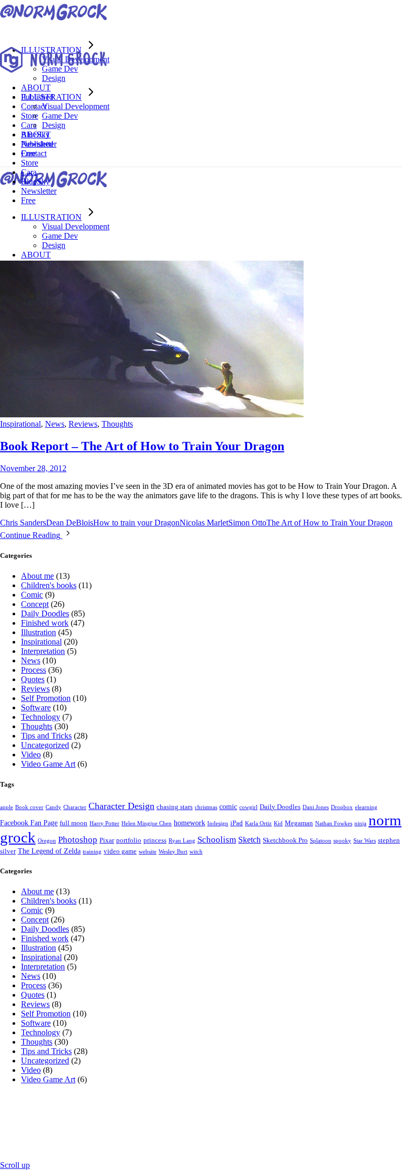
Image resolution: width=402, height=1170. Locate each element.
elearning (366, 807)
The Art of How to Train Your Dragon (329, 522)
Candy (53, 807)
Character (74, 807)
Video (31, 754)
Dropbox (342, 807)
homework (189, 822)
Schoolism (216, 840)
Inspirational (20, 423)
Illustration (38, 632)
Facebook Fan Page (29, 822)
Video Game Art (48, 763)
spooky (342, 841)
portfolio (128, 840)
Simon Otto (247, 522)
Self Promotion (46, 698)
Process (33, 669)
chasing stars (175, 807)
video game (120, 851)
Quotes (32, 679)
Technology (40, 716)
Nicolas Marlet (204, 522)
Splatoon (320, 841)
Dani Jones (316, 807)
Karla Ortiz (258, 823)
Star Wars (364, 841)
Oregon (47, 841)
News (54, 423)
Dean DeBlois (69, 522)
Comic (32, 594)
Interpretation (43, 651)
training (92, 852)
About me (37, 575)
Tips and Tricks (46, 735)
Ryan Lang (182, 841)
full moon (73, 823)
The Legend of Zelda (49, 851)
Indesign (217, 823)
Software (36, 707)
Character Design (121, 806)
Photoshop (77, 840)
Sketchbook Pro (285, 840)
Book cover (29, 807)
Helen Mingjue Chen (146, 823)
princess (154, 840)
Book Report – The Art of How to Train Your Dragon (142, 446)
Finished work (45, 622)
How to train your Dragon (136, 522)
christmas (206, 807)
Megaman (299, 823)
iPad (236, 823)
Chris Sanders (23, 522)
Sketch (249, 839)
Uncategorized (45, 745)
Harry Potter (104, 823)
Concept (35, 604)
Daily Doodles (45, 613)
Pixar (106, 840)
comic (228, 806)
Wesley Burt (173, 852)
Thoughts (117, 423)
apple (6, 807)
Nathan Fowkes (333, 823)
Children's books (48, 585)
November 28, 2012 (33, 468)
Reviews (83, 423)
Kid (278, 823)
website (148, 852)
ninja (360, 823)
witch (196, 852)
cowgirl (248, 807)
